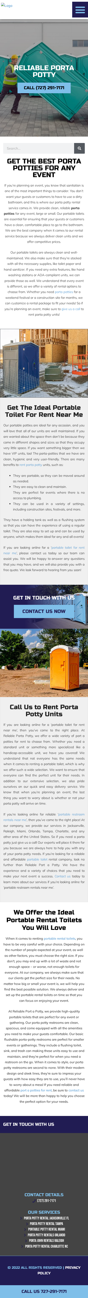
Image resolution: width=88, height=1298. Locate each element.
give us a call (71, 309)
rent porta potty (30, 465)
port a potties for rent (36, 1090)
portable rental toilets (59, 938)
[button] (80, 10)
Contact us (63, 876)
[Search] (79, 148)
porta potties (64, 292)
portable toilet (37, 859)
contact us (76, 1090)
